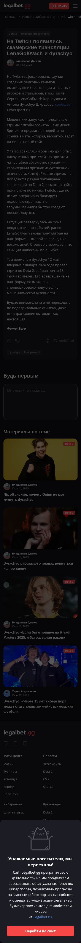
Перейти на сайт (40, 931)
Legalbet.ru (42, 917)
